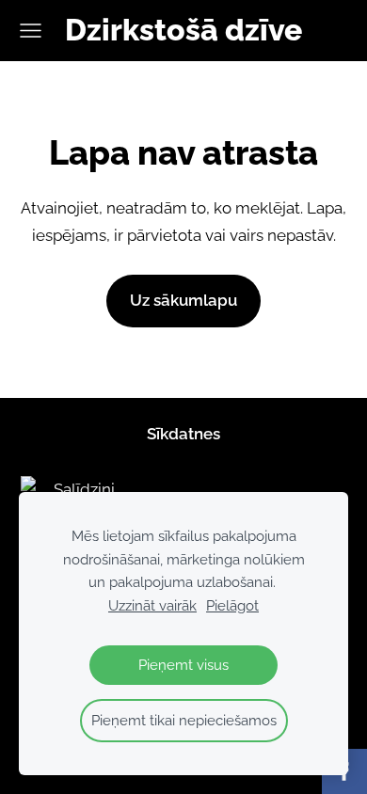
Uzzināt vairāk (152, 605)
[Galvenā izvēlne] (30, 30)
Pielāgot (232, 605)
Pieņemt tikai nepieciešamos (184, 720)
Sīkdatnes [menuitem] (183, 433)
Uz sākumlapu (183, 300)
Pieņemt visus (183, 665)
